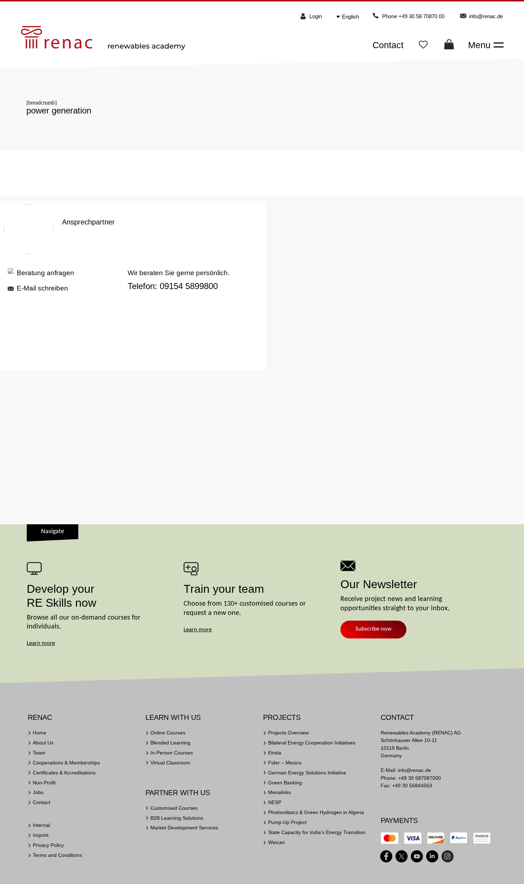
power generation (58, 110)
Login (315, 16)
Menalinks (279, 792)
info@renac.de (486, 16)
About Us (43, 743)
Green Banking (285, 783)
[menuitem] (353, 16)
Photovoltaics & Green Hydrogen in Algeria (316, 812)
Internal (41, 825)
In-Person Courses (171, 753)
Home (39, 733)
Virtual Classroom (170, 763)
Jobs (38, 792)
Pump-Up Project (287, 822)
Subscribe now (373, 629)
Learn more (41, 643)
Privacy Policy (48, 845)
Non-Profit (44, 783)
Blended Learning (170, 743)
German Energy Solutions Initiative (307, 773)
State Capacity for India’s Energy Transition (316, 832)
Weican (276, 842)
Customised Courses (173, 808)
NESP (274, 802)
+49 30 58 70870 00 (422, 16)
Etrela (274, 753)
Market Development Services (184, 827)
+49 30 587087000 (419, 778)
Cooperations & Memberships (66, 763)
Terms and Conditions (57, 855)
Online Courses (167, 733)
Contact (388, 45)
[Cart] (449, 46)
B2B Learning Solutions (176, 818)
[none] (353, 16)
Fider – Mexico (285, 763)
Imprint (40, 835)
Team (39, 753)
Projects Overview (288, 733)
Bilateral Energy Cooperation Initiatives (311, 743)
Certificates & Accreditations (64, 773)
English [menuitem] (350, 17)
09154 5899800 (189, 286)
